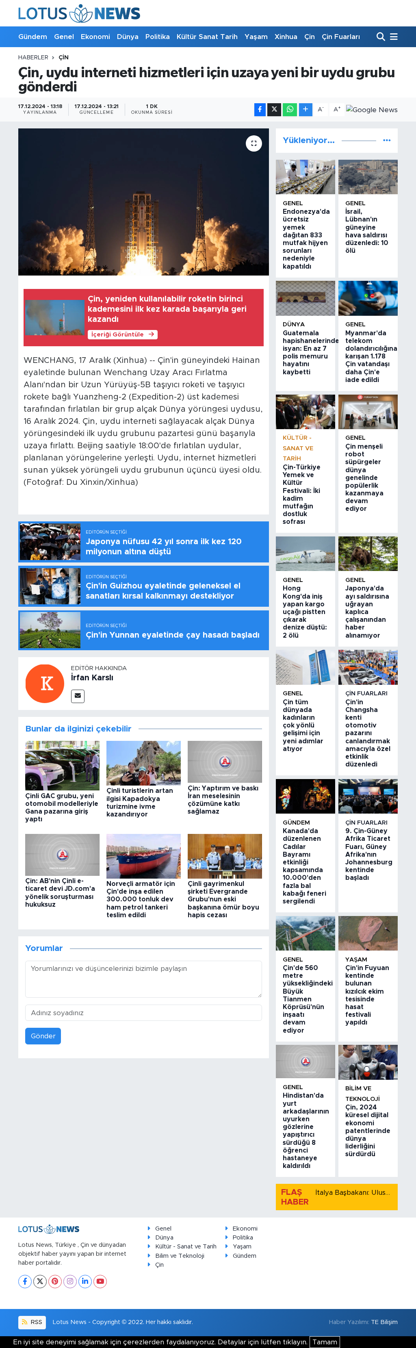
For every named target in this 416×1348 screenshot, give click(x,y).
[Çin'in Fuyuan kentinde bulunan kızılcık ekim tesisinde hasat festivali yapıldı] (368, 933)
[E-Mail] (77, 696)
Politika (157, 36)
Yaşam (256, 36)
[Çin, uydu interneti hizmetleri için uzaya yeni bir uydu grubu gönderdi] (143, 202)
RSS (35, 1322)
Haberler (33, 58)
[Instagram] (70, 1281)
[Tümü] (387, 140)
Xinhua (286, 36)
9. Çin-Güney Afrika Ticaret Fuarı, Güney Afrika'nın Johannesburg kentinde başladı (368, 854)
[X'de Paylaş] (274, 110)
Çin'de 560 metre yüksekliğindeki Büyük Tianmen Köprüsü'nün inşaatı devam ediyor (308, 999)
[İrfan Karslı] (44, 682)
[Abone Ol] (372, 109)
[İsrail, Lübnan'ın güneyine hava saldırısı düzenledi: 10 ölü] (368, 177)
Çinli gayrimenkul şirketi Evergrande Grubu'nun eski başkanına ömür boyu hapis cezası (223, 899)
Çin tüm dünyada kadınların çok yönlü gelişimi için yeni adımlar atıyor (303, 725)
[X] (40, 1281)
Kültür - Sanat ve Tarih (298, 448)
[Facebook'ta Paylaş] (260, 110)
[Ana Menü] (392, 37)
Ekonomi (95, 36)
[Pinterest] (55, 1281)
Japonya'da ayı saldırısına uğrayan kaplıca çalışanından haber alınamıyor (367, 611)
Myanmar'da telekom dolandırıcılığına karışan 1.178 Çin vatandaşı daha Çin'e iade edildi (371, 356)
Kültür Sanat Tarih (207, 36)
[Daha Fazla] (305, 110)
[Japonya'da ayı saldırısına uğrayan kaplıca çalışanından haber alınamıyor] (368, 553)
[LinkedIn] (85, 1281)
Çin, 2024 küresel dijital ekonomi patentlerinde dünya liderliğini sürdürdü (367, 1130)
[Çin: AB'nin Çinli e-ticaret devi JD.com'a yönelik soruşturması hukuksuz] (62, 854)
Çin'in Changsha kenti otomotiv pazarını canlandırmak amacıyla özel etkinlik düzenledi (367, 733)
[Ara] (382, 37)
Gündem (32, 36)
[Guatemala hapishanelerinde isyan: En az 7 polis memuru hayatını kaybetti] (305, 298)
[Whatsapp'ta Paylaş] (290, 110)
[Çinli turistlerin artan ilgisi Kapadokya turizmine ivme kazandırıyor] (143, 763)
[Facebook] (25, 1281)
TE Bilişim (384, 1322)
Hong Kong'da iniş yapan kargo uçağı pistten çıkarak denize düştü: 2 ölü (305, 611)
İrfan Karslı (92, 678)
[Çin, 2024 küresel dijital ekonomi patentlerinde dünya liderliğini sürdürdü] (368, 1062)
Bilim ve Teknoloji (179, 1256)
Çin (309, 36)
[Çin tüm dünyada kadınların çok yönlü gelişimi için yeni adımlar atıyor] (305, 667)
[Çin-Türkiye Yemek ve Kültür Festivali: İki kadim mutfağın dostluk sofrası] (305, 412)
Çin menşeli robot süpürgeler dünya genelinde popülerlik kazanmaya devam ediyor (364, 477)
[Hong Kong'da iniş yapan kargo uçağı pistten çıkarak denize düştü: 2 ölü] (305, 553)
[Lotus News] (79, 13)
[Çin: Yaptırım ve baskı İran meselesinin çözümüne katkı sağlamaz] (225, 761)
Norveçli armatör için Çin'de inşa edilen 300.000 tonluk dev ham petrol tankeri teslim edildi (140, 899)
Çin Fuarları (341, 36)
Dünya (128, 36)
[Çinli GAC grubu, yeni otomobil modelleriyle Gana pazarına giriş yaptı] (62, 765)
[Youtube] (100, 1281)
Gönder (43, 1036)
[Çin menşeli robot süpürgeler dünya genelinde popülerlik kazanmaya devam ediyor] (368, 412)
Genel (64, 36)
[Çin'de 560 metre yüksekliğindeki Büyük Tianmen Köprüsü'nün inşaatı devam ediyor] (305, 933)
